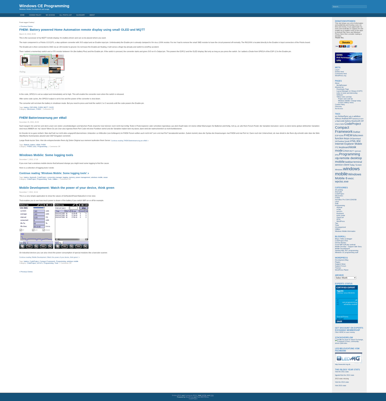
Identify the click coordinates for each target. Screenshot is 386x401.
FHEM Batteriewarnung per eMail (43, 117)
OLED (51, 107)
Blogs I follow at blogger (343, 239)
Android (345, 118)
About (92, 15)
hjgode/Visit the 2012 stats (344, 375)
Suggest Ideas (340, 264)
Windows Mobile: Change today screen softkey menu (349, 101)
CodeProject (41, 177)
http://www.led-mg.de (342, 364)
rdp (337, 158)
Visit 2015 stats (340, 385)
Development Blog (341, 260)
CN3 (337, 124)
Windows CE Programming (44, 6)
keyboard (344, 147)
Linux (34, 146)
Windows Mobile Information (345, 231)
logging (65, 177)
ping (337, 155)
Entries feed (339, 72)
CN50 (341, 124)
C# (362, 121)
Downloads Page (343, 89)
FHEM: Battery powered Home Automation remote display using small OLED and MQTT (82, 29)
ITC (337, 147)
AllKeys (338, 119)
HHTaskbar (339, 141)
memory (72, 177)
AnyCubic (338, 192)
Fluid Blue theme (203, 397)
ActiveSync (343, 116)
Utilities (55, 179)
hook (347, 141)
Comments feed (341, 74)
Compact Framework (47, 261)
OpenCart (340, 217)
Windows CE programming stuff (346, 252)
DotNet (356, 132)
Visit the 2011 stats (342, 372)
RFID (338, 219)
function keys (342, 138)
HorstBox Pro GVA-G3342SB (345, 199)
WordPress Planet (341, 270)
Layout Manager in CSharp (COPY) (349, 91)
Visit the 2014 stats (342, 382)
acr (336, 116)
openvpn (358, 151)
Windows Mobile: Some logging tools (46, 155)
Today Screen (356, 165)
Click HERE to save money (345, 332)
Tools (50, 179)
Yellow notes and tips (344, 97)
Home (22, 15)
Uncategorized (340, 227)
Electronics (31, 109)
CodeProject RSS (341, 241)
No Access (50, 15)
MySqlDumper (342, 85)
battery (26, 107)
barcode (341, 121)
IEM (358, 141)
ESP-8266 (33, 107)
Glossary (80, 15)
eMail (38, 145)
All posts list (65, 15)
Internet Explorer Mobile (348, 143)
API (350, 118)
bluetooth (33, 177)
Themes (338, 268)
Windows (339, 170)
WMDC (351, 178)
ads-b (351, 116)
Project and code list (345, 99)
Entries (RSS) (176, 395)
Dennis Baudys (340, 243)
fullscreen (358, 135)
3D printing (339, 190)
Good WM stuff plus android (345, 245)
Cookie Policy (35, 15)
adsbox (357, 116)
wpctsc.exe (341, 181)
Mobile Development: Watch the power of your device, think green (66, 187)
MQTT (46, 107)
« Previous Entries (26, 26)
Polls (337, 203)
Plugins (337, 262)
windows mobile (97, 177)
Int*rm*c (40, 263)
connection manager (54, 177)
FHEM (40, 107)
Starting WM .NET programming (346, 250)
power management (83, 177)
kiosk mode (341, 215)
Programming (42, 146)
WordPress (341, 221)
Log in (337, 70)
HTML (353, 141)
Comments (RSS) (191, 395)
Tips (336, 223)
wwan (105, 177)
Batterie (26, 145)
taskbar (349, 162)
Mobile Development (342, 248)
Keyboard (340, 213)
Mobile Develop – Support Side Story (348, 246)
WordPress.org (340, 75)
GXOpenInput (355, 139)
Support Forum (340, 266)
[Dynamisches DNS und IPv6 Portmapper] (348, 62)
